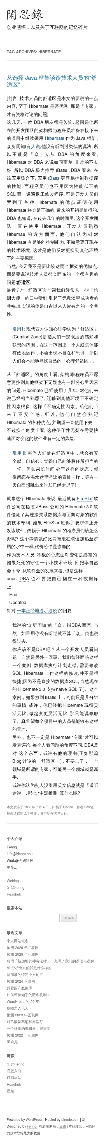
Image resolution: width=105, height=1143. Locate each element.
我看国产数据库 (19, 988)
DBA (38, 122)
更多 (10, 867)
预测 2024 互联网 (21, 981)
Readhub (14, 894)
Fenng (88, 807)
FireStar (85, 498)
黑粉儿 (12, 1041)
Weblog (13, 880)
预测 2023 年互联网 (23, 1014)
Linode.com (70, 1119)
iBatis (53, 178)
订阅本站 (14, 1077)
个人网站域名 (18, 940)
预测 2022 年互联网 (23, 1035)
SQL (11, 194)
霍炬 (10, 1091)
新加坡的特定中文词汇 (25, 974)
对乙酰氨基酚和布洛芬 (25, 1021)
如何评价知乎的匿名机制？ (28, 994)
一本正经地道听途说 (37, 610)
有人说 (33, 146)
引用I (17, 328)
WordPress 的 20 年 (23, 1001)
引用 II (18, 453)
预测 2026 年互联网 (23, 947)
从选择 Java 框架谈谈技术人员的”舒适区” (52, 80)
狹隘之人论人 (18, 1008)
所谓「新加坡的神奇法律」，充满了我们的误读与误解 (50, 961)
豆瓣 (62, 1126)
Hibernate (54, 138)
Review (68, 807)
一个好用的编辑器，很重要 (28, 1028)
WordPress (34, 1119)
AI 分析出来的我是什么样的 (29, 967)
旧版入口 (14, 1070)
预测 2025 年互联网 (23, 954)
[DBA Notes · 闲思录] (25, 14)
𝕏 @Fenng (15, 887)
